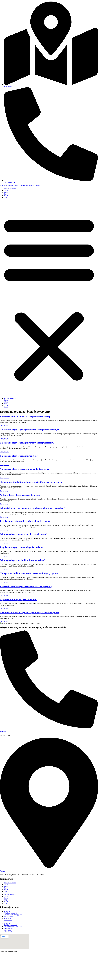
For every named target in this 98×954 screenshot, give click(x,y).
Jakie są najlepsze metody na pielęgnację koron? (24, 534)
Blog (5, 194)
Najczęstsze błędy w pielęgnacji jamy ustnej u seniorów (27, 442)
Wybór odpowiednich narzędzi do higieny (20, 495)
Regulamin (7, 911)
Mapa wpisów (8, 920)
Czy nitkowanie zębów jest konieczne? (18, 599)
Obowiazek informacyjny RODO (14, 915)
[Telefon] (49, 727)
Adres (2, 871)
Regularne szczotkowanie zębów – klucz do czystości (25, 521)
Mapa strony (7, 918)
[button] (49, 298)
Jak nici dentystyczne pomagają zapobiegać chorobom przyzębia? (32, 508)
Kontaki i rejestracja (10, 189)
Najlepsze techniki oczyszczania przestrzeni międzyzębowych (30, 573)
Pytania (6, 195)
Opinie (6, 190)
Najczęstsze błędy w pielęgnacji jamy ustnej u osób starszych (29, 429)
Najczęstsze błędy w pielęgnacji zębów (18, 456)
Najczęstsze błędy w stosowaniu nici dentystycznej (24, 469)
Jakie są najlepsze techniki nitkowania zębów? (22, 560)
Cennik (6, 197)
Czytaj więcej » (4, 425)
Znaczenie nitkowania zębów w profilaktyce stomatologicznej (30, 612)
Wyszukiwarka (8, 916)
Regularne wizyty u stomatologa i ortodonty (21, 547)
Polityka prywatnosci (10, 913)
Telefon (3, 731)
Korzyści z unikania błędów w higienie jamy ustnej (25, 416)
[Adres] (49, 867)
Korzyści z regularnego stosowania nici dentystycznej (26, 586)
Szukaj (6, 192)
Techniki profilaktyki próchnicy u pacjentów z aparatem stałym (31, 482)
